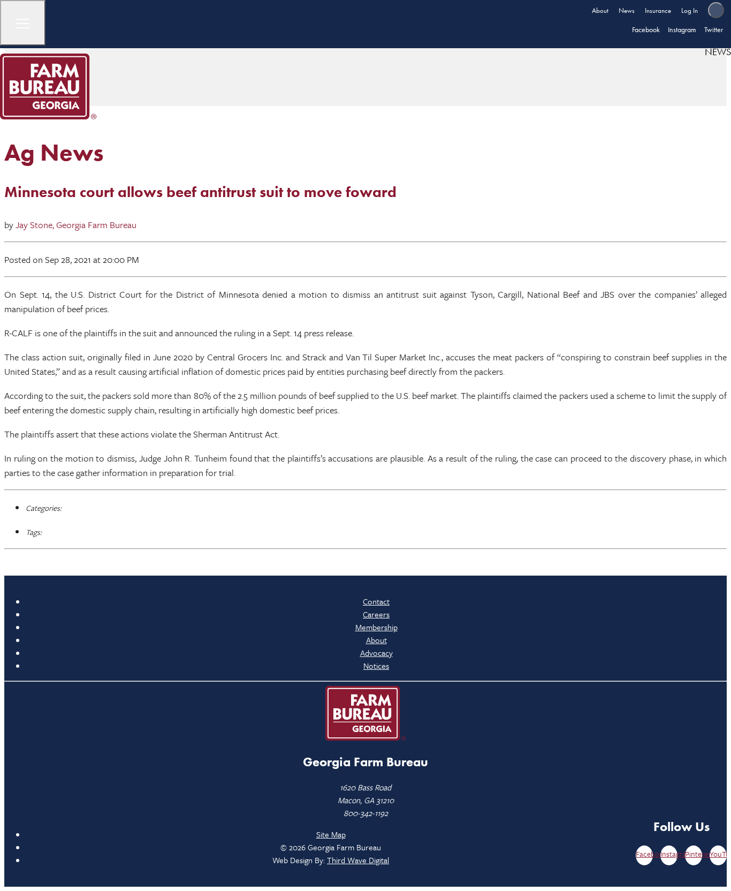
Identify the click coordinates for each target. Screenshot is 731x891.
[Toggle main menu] (22, 23)
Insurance (658, 10)
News (627, 10)
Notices (376, 665)
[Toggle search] (716, 10)
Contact (376, 601)
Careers (376, 614)
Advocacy (376, 653)
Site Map (331, 834)
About (600, 10)
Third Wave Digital (358, 860)
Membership (376, 627)
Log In (689, 10)
